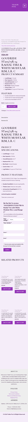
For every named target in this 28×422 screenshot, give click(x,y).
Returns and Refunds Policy (14, 395)
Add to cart (12, 106)
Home (2, 40)
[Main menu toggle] (24, 5)
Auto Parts (7, 40)
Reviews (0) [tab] (4, 120)
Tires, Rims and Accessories (8, 45)
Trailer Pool (15, 6)
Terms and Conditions (14, 394)
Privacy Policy (14, 392)
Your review (7, 223)
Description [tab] (4, 117)
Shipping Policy (14, 397)
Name (5, 232)
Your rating (5, 219)
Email (5, 238)
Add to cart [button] (7, 288)
